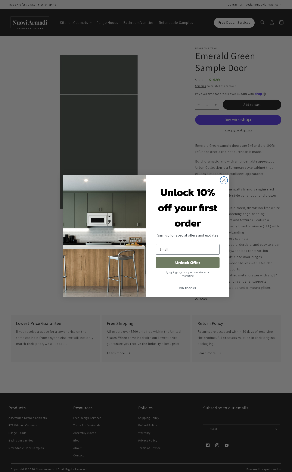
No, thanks (187, 287)
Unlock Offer (187, 262)
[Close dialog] (224, 180)
